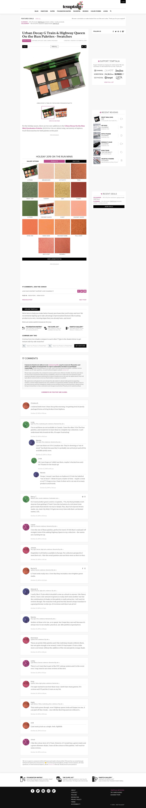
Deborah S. (34, 589)
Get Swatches (80, 346)
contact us (65, 370)
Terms (73, 802)
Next (85, 46)
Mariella (38, 440)
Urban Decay (41, 295)
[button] (36, 11)
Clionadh (24, 22)
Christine (67, 40)
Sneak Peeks (26, 40)
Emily (32, 681)
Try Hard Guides (116, 792)
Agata (33, 702)
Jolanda (33, 548)
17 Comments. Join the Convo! (34, 287)
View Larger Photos (54, 259)
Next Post (82, 300)
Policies (74, 795)
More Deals (109, 206)
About (73, 790)
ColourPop (25, 23)
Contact (74, 792)
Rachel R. (34, 568)
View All (38, 18)
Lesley (33, 661)
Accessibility (75, 804)
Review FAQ (75, 797)
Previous (82, 46)
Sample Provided (52, 40)
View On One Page (54, 121)
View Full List (109, 82)
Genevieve (34, 638)
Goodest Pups (115, 795)
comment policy (53, 365)
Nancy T (33, 497)
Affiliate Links (42, 40)
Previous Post (27, 300)
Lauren (33, 525)
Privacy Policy (76, 799)
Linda (32, 422)
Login (123, 1)
